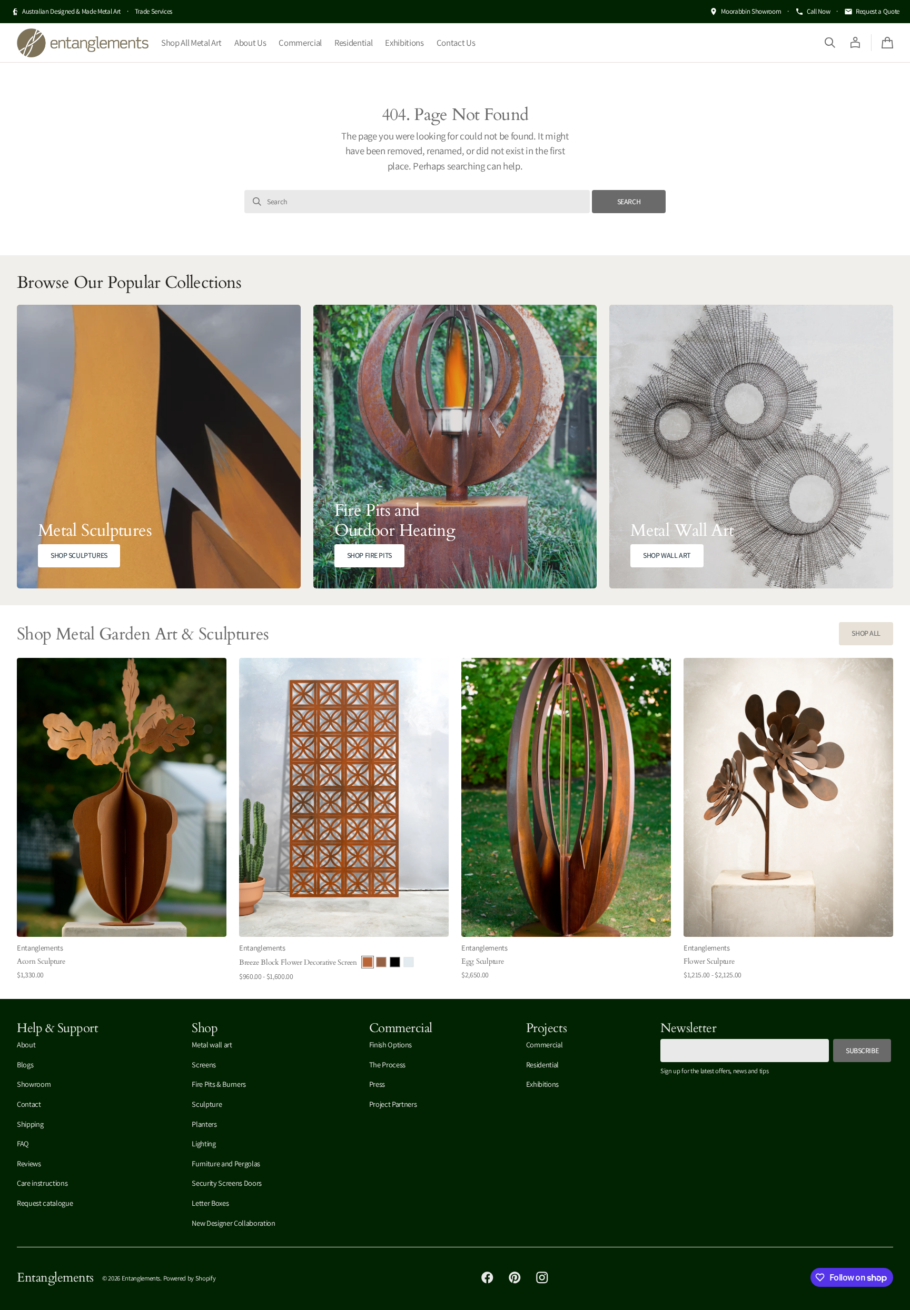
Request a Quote (877, 11)
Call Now (818, 11)
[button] (830, 42)
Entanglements (141, 1278)
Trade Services (153, 11)
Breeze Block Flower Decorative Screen (298, 962)
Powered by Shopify (189, 1278)
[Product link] (121, 820)
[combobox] (417, 201)
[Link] (159, 446)
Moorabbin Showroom (751, 11)
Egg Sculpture (482, 961)
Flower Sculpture (709, 961)
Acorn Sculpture (41, 961)
